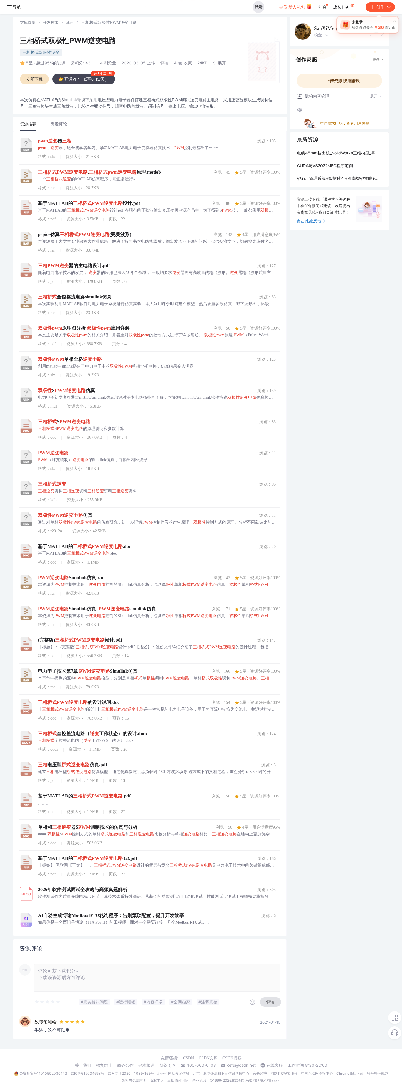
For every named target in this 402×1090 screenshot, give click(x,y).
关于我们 (83, 1065)
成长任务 (342, 6)
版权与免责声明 (134, 1080)
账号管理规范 (377, 1073)
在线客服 (274, 1065)
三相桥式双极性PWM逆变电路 (68, 40)
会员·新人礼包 (292, 6)
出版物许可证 (178, 1080)
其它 (70, 22)
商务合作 (125, 1065)
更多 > (378, 59)
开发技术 (50, 22)
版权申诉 (157, 1080)
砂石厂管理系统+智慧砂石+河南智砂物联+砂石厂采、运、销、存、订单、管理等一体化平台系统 (339, 178)
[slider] (47, 1002)
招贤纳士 (104, 1065)
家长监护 (260, 1073)
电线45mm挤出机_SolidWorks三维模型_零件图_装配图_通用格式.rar (339, 152)
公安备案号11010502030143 (43, 1073)
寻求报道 (146, 1065)
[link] (27, 22)
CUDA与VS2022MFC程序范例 (325, 165)
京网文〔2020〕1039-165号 (131, 1073)
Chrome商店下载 (349, 1073)
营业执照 (199, 1080)
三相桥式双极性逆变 (40, 52)
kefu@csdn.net (241, 1065)
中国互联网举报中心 (317, 1073)
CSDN (188, 1058)
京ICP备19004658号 (87, 1073)
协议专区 (168, 1065)
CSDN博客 (232, 1058)
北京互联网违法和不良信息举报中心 (221, 1073)
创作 (380, 6)
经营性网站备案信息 (173, 1073)
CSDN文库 (208, 1058)
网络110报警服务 (284, 1073)
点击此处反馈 (309, 220)
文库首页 (27, 22)
